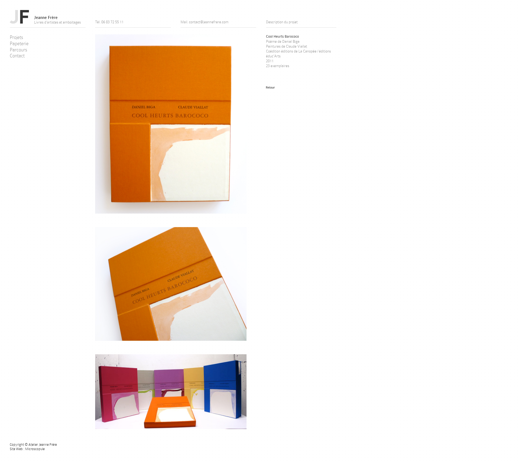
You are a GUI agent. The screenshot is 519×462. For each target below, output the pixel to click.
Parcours (18, 50)
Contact (17, 55)
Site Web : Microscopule (27, 449)
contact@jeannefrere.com (208, 22)
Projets (16, 37)
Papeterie (19, 43)
